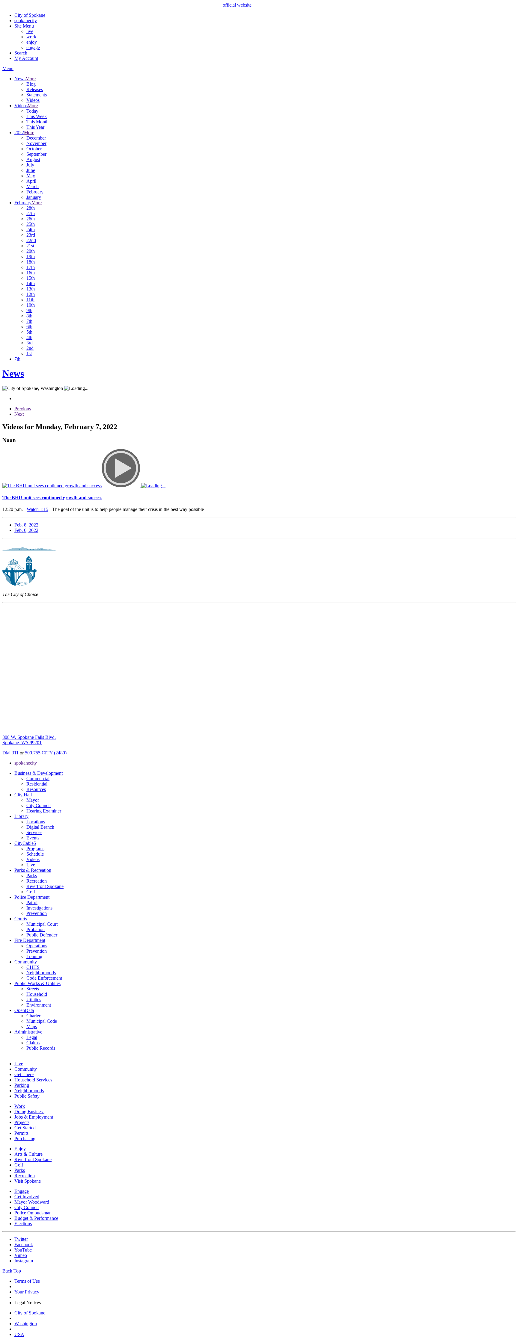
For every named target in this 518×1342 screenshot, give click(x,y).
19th (30, 256)
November (36, 143)
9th (29, 310)
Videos (33, 100)
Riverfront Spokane (45, 886)
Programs (35, 848)
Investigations (39, 907)
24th (30, 229)
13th (30, 288)
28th (30, 208)
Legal (31, 1037)
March (32, 186)
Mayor (32, 800)
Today (32, 111)
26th (30, 218)
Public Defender (41, 934)
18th (30, 261)
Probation (35, 929)
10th (30, 305)
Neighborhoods (41, 972)
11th (30, 299)
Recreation (36, 880)
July (30, 164)
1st (29, 353)
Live (30, 864)
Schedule (35, 854)
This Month (37, 121)
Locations (35, 821)
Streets (32, 988)
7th (29, 321)
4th (29, 337)
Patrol (31, 902)
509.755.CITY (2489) (46, 752)
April (31, 181)
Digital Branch (40, 827)
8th (29, 315)
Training (34, 956)
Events (32, 837)
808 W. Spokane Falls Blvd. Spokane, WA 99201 (29, 740)
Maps (31, 1026)
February (34, 191)
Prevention (36, 913)
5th (29, 332)
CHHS (33, 967)
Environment (38, 1004)
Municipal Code (41, 1021)
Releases (34, 89)
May (30, 175)
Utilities (33, 999)
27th (30, 213)
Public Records (40, 1048)
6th (29, 326)
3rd (29, 342)
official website (237, 4)
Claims (33, 1042)
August (33, 159)
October (34, 148)
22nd (31, 240)
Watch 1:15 (37, 509)
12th (30, 294)
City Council (38, 805)
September (36, 154)
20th (30, 251)
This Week (36, 116)
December (36, 137)
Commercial (37, 778)
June (30, 170)
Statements (36, 94)
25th (30, 224)
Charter (33, 1015)
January (33, 197)
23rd (30, 234)
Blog (31, 84)
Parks (31, 875)
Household (36, 994)
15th (30, 278)
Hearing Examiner (43, 810)
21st (30, 245)
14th (30, 283)
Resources (36, 789)
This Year (35, 127)
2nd (30, 348)
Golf (30, 891)
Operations (36, 945)
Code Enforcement (44, 978)
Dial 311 (10, 752)
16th (30, 272)
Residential (36, 783)
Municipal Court (42, 924)
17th (30, 267)
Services (34, 832)
